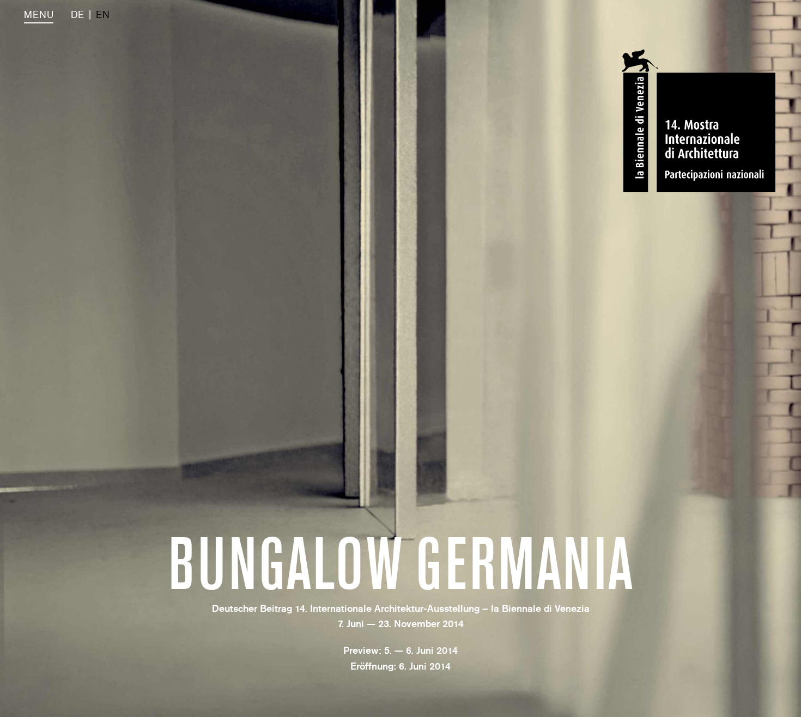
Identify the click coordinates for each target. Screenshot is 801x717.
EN (103, 15)
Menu (38, 15)
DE (77, 15)
